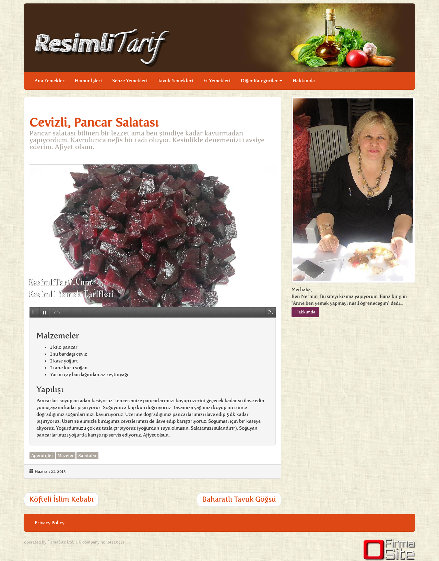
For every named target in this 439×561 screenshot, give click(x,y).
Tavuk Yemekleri (175, 81)
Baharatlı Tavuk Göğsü (239, 499)
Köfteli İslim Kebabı (61, 499)
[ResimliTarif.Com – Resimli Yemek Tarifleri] (102, 47)
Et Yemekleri (216, 81)
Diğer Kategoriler (260, 81)
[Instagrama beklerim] (404, 75)
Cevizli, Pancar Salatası (94, 122)
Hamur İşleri (88, 81)
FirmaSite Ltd (60, 542)
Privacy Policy (49, 523)
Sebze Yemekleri (129, 81)
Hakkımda (304, 81)
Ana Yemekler (49, 81)
